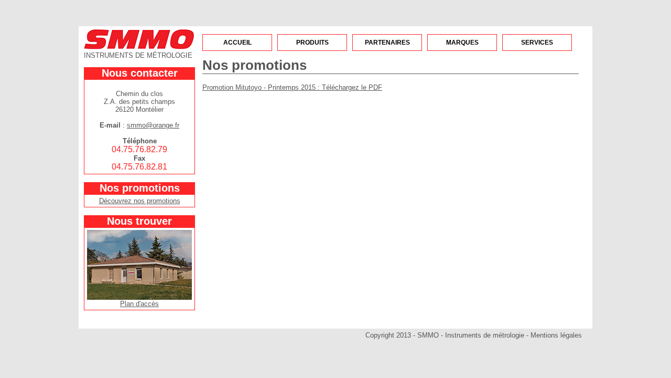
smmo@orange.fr (153, 125)
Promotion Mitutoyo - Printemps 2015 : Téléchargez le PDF (292, 87)
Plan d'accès (139, 304)
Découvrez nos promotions (139, 201)
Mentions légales (556, 335)
